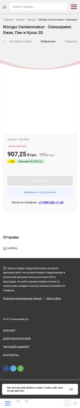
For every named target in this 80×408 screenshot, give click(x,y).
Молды (31, 19)
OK (71, 389)
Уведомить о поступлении (40, 192)
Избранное (48, 41)
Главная (8, 19)
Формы (20, 19)
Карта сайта (53, 298)
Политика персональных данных (22, 298)
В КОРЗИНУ (40, 180)
